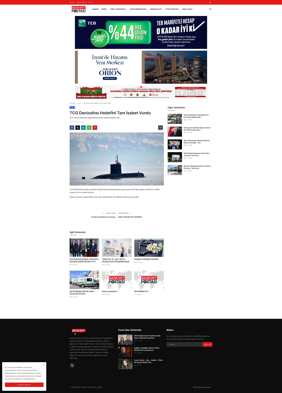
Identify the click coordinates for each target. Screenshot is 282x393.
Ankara (95, 9)
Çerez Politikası (81, 2)
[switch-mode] (210, 2)
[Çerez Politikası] (14, 379)
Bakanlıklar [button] (155, 9)
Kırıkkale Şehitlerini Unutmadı (103, 217)
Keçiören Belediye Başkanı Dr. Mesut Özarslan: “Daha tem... (197, 167)
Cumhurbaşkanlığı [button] (138, 9)
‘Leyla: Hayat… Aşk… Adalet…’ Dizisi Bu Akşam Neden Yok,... (148, 361)
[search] (210, 9)
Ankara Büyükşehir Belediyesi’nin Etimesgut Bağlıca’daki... (196, 116)
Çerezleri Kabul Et (24, 385)
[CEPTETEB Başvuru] (141, 32)
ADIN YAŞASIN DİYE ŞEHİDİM (130, 217)
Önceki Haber (110, 213)
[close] (43, 364)
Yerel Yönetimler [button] (117, 9)
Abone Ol (207, 344)
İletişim (72, 2)
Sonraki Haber (123, 213)
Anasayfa (73, 103)
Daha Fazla (187, 9)
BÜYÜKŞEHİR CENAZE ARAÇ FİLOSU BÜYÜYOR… (82, 292)
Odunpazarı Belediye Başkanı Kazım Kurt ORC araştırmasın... (197, 129)
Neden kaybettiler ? (110, 291)
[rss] (72, 365)
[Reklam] (141, 92)
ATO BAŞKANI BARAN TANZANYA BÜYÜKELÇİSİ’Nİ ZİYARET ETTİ (84, 260)
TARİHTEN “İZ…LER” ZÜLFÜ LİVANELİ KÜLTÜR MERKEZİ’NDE (115, 260)
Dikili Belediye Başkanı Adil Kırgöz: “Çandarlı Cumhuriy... (196, 154)
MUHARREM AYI (141, 291)
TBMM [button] (103, 9)
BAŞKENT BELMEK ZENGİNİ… (146, 259)
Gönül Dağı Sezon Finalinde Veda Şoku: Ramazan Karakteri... (147, 337)
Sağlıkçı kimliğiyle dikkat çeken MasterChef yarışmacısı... (146, 349)
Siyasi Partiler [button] (171, 9)
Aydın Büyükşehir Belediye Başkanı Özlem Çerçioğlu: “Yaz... (197, 142)
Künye (91, 2)
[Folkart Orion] (141, 67)
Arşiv (79, 103)
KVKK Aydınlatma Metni (202, 387)
